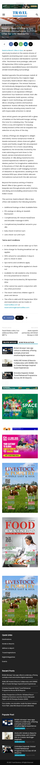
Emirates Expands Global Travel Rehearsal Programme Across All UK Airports (25, 375)
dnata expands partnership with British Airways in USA (30, 333)
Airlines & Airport (5, 352)
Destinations (6, 639)
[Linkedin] (26, 44)
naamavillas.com (11, 305)
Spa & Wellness (20, 25)
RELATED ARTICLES (9, 342)
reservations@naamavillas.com (16, 307)
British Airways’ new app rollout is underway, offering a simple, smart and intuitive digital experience (20, 676)
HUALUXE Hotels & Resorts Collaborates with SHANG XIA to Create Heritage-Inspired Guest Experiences (19, 683)
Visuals (27, 25)
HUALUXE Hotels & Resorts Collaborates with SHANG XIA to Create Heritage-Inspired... (25, 736)
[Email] (30, 44)
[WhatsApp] (21, 44)
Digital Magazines (8, 657)
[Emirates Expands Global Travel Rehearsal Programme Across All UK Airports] (7, 375)
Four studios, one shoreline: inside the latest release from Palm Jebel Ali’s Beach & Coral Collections (19, 705)
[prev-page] (3, 383)
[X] (16, 44)
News (3, 25)
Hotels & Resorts (11, 25)
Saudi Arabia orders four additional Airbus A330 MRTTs (10, 333)
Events (4, 661)
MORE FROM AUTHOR (26, 342)
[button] (3, 15)
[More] (26, 318)
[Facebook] (11, 44)
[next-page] (7, 383)
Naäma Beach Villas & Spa (12, 50)
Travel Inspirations (9, 653)
